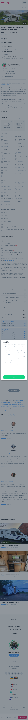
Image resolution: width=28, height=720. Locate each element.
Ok (14, 377)
